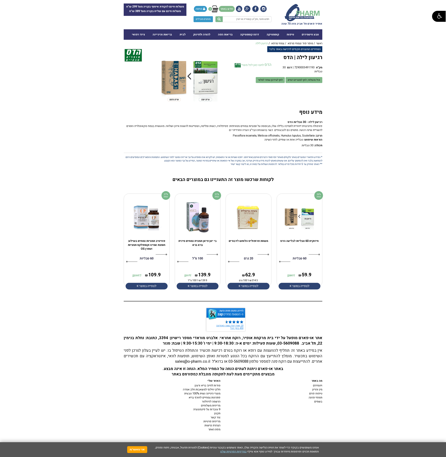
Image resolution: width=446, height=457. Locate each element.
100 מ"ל (197, 258)
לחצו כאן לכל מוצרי (252, 65)
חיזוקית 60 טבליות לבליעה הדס (299, 241)
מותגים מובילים (203, 19)
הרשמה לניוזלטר (211, 401)
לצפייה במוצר (147, 286)
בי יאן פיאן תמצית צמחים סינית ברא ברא (197, 243)
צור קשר (215, 417)
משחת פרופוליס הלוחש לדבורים (248, 241)
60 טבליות (146, 258)
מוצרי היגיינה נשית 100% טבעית (202, 393)
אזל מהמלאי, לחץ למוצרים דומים (304, 80)
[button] (439, 16)
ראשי (319, 43)
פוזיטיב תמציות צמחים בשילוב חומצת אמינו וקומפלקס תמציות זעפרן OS (146, 245)
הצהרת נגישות (212, 425)
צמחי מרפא (277, 43)
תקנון (217, 413)
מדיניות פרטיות (211, 421)
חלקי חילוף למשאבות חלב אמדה (201, 389)
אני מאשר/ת (137, 449)
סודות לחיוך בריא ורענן (207, 385)
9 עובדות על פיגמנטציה (206, 409)
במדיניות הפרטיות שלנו (233, 452)
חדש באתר (227, 9)
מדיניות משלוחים (210, 405)
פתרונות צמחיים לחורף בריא (204, 397)
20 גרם (248, 258)
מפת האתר (214, 429)
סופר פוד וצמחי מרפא (300, 43)
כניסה (199, 9)
